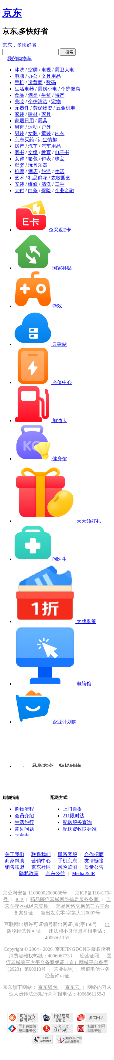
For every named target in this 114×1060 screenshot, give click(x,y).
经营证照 (90, 955)
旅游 (46, 171)
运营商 (35, 82)
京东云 (73, 987)
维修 (33, 184)
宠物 (56, 101)
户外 (46, 127)
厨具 (42, 120)
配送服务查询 (77, 822)
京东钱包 (48, 987)
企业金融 (64, 190)
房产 (19, 146)
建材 (33, 114)
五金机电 (65, 107)
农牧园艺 (61, 177)
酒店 (33, 171)
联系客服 (67, 854)
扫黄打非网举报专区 (91, 1028)
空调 (33, 69)
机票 (19, 171)
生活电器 (24, 88)
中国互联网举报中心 (22, 1028)
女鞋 (19, 158)
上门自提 (72, 809)
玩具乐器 (37, 165)
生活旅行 (24, 822)
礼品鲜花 (37, 177)
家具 (46, 114)
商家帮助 (14, 860)
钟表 (46, 158)
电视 (46, 69)
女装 (33, 133)
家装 (19, 114)
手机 (19, 82)
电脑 (19, 76)
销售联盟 (14, 867)
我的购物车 (19, 58)
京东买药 (24, 139)
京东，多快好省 (19, 45)
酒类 (33, 95)
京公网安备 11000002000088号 (35, 892)
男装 (19, 133)
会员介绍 (24, 815)
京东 (12, 12)
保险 (46, 190)
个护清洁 (37, 101)
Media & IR (83, 873)
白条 (33, 190)
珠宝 (59, 158)
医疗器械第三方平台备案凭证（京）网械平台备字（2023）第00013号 (58, 962)
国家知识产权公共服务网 (69, 1039)
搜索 (67, 52)
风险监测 (67, 867)
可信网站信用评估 (22, 1017)
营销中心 (41, 860)
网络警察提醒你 (57, 1017)
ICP (20, 899)
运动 (33, 127)
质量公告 (94, 867)
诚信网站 (91, 1017)
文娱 (33, 152)
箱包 (33, 158)
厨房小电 (47, 88)
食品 (19, 95)
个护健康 (70, 88)
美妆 (19, 101)
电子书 (62, 152)
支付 (19, 190)
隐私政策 (29, 873)
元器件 (22, 107)
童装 (46, 133)
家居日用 (24, 120)
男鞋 (19, 127)
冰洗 (19, 69)
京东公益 (55, 873)
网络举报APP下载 (57, 1028)
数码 (51, 82)
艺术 (19, 177)
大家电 (22, 835)
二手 (59, 184)
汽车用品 (51, 146)
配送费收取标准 (80, 829)
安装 (19, 184)
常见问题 (24, 829)
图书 (19, 152)
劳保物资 (42, 107)
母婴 (19, 165)
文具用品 (51, 76)
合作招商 (94, 854)
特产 (59, 95)
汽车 (33, 146)
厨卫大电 (64, 69)
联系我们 (41, 854)
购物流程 (24, 809)
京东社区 (41, 867)
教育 (46, 152)
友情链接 (94, 860)
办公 (33, 76)
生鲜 (46, 95)
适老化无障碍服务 (42, 1039)
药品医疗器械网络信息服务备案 (65, 899)
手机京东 (67, 860)
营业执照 (64, 969)
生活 (59, 171)
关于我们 (14, 854)
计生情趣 (47, 139)
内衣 (59, 133)
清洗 (46, 184)
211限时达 (74, 815)
